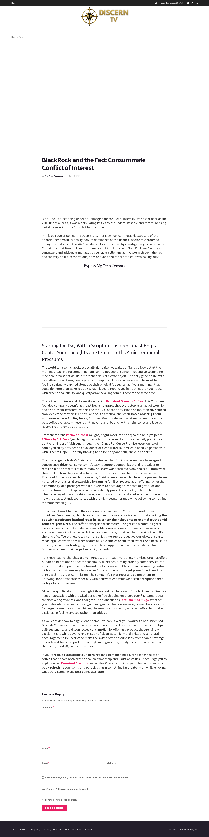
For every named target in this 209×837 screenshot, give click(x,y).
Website (111, 762)
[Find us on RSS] (197, 3)
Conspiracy (35, 829)
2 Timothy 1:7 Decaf (56, 439)
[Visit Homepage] (104, 16)
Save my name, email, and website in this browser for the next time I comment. (87, 777)
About (14, 829)
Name (46, 748)
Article (21, 37)
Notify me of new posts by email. (59, 799)
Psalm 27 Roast (77, 435)
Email (46, 762)
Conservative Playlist (187, 829)
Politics (23, 829)
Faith (79, 829)
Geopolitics (69, 829)
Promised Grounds (74, 663)
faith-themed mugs (134, 600)
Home (13, 3)
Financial (57, 829)
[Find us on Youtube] (188, 3)
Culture (46, 829)
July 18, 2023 (74, 176)
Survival (88, 829)
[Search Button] (156, 3)
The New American (54, 176)
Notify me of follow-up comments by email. (65, 789)
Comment (48, 707)
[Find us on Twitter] (192, 3)
